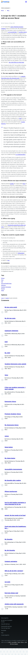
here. (9, 260)
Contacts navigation (11, 561)
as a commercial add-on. (21, 154)
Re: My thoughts (10, 550)
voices (7, 436)
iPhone (2, 278)
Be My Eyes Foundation (6, 620)
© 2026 (9, 642)
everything (21, 32)
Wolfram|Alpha (21, 253)
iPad (2, 280)
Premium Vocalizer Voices (13, 414)
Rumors (3, 288)
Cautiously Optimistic (11, 330)
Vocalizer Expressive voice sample (15, 364)
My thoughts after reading (13, 480)
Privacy (22, 642)
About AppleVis (4, 618)
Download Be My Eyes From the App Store (6, 627)
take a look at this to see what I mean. (16, 62)
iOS (2, 281)
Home (2, 10)
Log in (2, 298)
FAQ (2, 632)
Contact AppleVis (5, 635)
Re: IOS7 (7, 353)
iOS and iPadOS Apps (6, 283)
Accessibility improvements (13, 469)
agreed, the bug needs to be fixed (15, 515)
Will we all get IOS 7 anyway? (14, 570)
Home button (9, 447)
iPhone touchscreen (11, 491)
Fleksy (24, 183)
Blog (8, 10)
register (7, 298)
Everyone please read (11, 593)
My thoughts (8, 539)
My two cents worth (11, 307)
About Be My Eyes (5, 624)
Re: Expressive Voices (11, 425)
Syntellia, (12, 183)
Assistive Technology (6, 287)
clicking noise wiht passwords (14, 604)
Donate (3, 621)
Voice (6, 375)
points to (25, 32)
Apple (2, 290)
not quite (7, 582)
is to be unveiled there (12, 32)
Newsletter (3, 630)
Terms (19, 642)
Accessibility (14, 642)
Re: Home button (10, 458)
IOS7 (6, 341)
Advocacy (3, 285)
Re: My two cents (10, 318)
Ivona (20, 118)
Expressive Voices (10, 401)
